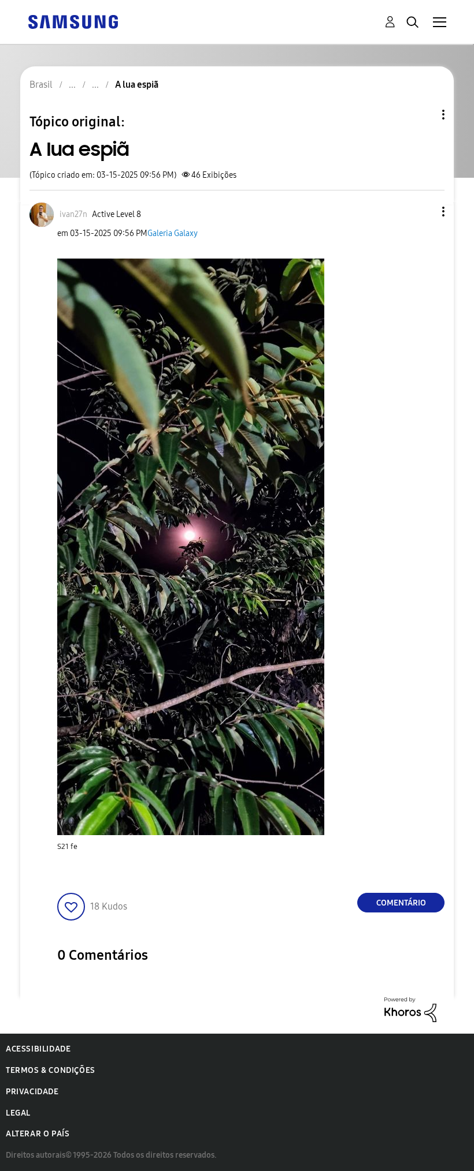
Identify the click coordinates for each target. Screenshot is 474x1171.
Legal (18, 1113)
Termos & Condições (50, 1070)
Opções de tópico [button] (424, 115)
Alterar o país (37, 1134)
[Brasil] (73, 21)
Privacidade (32, 1092)
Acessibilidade (38, 1049)
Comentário (401, 903)
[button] (424, 211)
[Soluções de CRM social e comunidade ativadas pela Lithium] (410, 1009)
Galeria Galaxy (172, 233)
